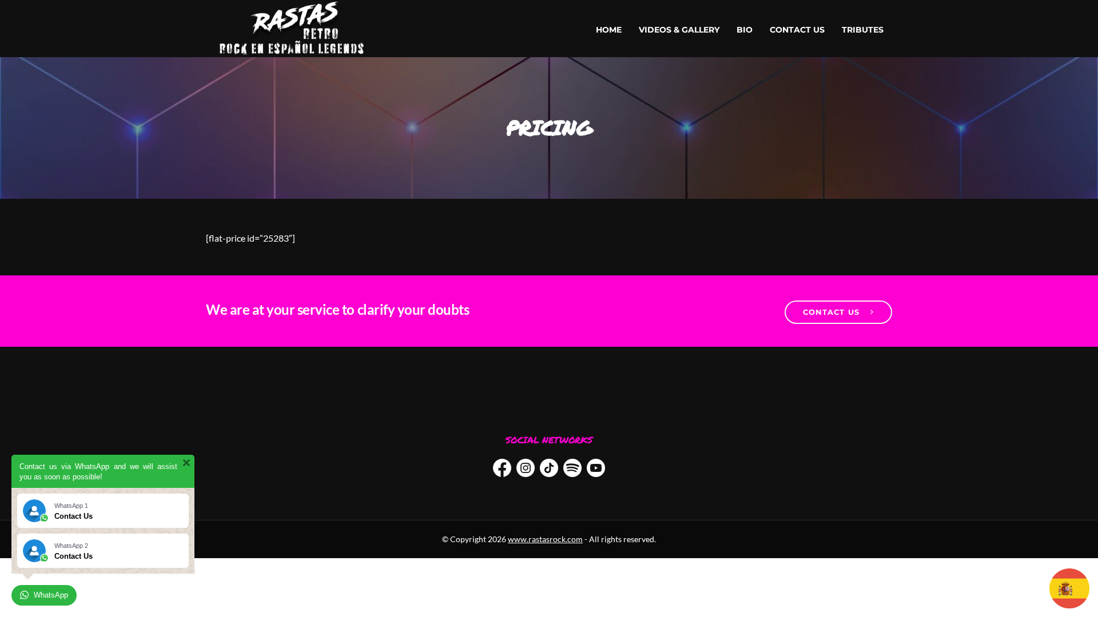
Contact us (797, 30)
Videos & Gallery (679, 30)
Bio (745, 30)
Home (609, 30)
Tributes (863, 30)
